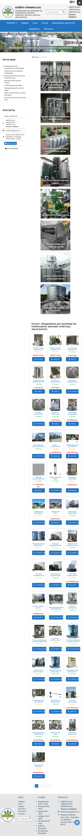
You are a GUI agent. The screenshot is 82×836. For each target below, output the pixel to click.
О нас (35, 23)
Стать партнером (12, 148)
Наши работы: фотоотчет (63, 23)
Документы (34, 29)
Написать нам (11, 143)
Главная (25, 23)
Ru (73, 2)
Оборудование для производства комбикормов (14, 67)
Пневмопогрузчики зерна (13, 85)
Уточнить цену (74, 391)
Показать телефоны (72, 15)
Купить (73, 359)
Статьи (45, 23)
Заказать (39, 359)
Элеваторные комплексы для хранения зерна (14, 77)
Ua (71, 2)
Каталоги (22, 809)
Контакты (48, 29)
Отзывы (21, 814)
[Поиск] (63, 11)
